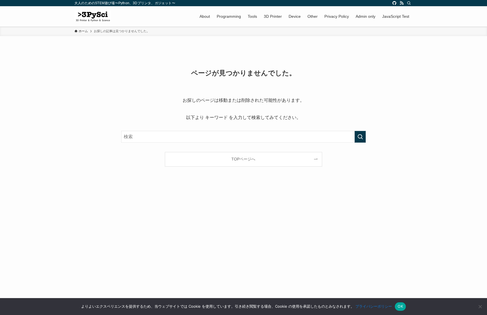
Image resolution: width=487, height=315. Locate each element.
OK (400, 306)
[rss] (401, 3)
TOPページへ (243, 159)
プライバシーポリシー (373, 306)
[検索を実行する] (360, 137)
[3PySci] (92, 16)
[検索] (409, 3)
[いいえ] (480, 306)
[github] (394, 3)
